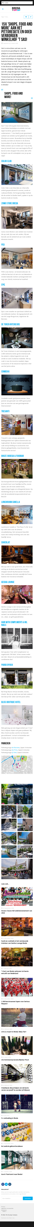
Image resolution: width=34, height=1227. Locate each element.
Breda (4, 1211)
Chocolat (5, 542)
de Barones (16, 748)
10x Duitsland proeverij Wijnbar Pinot (15, 1060)
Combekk (5, 371)
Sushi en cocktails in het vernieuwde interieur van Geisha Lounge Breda (14, 942)
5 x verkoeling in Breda (9, 1118)
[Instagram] (9, 1184)
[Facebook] (2, 1184)
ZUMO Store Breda (9, 203)
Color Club (6, 161)
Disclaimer (4, 1210)
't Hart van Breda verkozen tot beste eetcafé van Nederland (15, 972)
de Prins (15, 750)
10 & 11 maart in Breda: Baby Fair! (13, 1032)
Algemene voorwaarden (7, 1208)
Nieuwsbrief (5, 1189)
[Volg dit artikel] (26, 17)
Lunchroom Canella (10, 501)
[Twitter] (6, 1184)
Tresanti (5, 411)
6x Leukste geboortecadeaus (12, 1146)
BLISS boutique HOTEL (11, 701)
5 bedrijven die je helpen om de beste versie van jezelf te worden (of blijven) (15, 1089)
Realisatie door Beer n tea (7, 1218)
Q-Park (14, 752)
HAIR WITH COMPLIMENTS (12, 622)
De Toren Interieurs (10, 324)
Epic (3, 284)
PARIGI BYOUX (7, 664)
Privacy (3, 1206)
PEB (3, 244)
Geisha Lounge (7, 581)
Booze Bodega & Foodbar (12, 455)
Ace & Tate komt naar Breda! (11, 1174)
